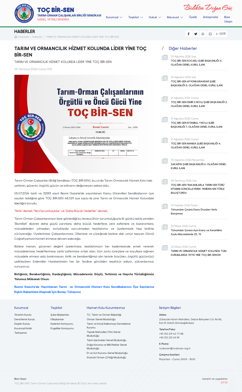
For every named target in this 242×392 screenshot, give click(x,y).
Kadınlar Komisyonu (62, 324)
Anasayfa (23, 37)
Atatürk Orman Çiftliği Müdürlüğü (106, 357)
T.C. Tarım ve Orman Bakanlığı (104, 315)
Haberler (37, 37)
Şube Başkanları (60, 315)
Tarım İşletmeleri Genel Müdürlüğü (106, 340)
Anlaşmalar (210, 17)
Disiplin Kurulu (22, 324)
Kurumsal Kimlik (23, 328)
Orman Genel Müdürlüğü (101, 319)
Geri (222, 33)
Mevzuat (173, 17)
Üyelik (193, 17)
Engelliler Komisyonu (62, 328)
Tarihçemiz (20, 333)
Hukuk (153, 17)
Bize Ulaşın (228, 19)
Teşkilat (133, 17)
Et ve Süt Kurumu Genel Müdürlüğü (107, 353)
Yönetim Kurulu (22, 315)
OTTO (224, 382)
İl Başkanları (57, 319)
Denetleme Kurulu (24, 319)
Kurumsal (112, 17)
